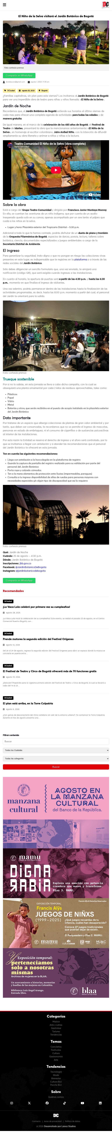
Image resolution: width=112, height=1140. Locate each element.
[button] (4, 5)
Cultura (56, 1053)
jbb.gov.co (25, 563)
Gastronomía (56, 1057)
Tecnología (56, 1072)
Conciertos (56, 1047)
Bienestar (56, 1078)
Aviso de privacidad (53, 1121)
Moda (56, 1075)
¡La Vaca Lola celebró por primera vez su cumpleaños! (36, 607)
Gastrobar (56, 1028)
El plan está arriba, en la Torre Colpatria (28, 703)
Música (56, 1022)
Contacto (36, 1121)
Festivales (56, 1050)
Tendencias (56, 1035)
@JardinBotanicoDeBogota (30, 567)
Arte (56, 1060)
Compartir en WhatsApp (19, 75)
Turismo (56, 1031)
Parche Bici (56, 1085)
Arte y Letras (56, 1025)
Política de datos (72, 1121)
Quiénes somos (56, 1097)
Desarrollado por (60, 1126)
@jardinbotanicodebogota (31, 571)
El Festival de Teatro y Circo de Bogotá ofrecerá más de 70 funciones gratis (49, 671)
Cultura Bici (56, 1082)
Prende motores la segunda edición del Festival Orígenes (38, 639)
